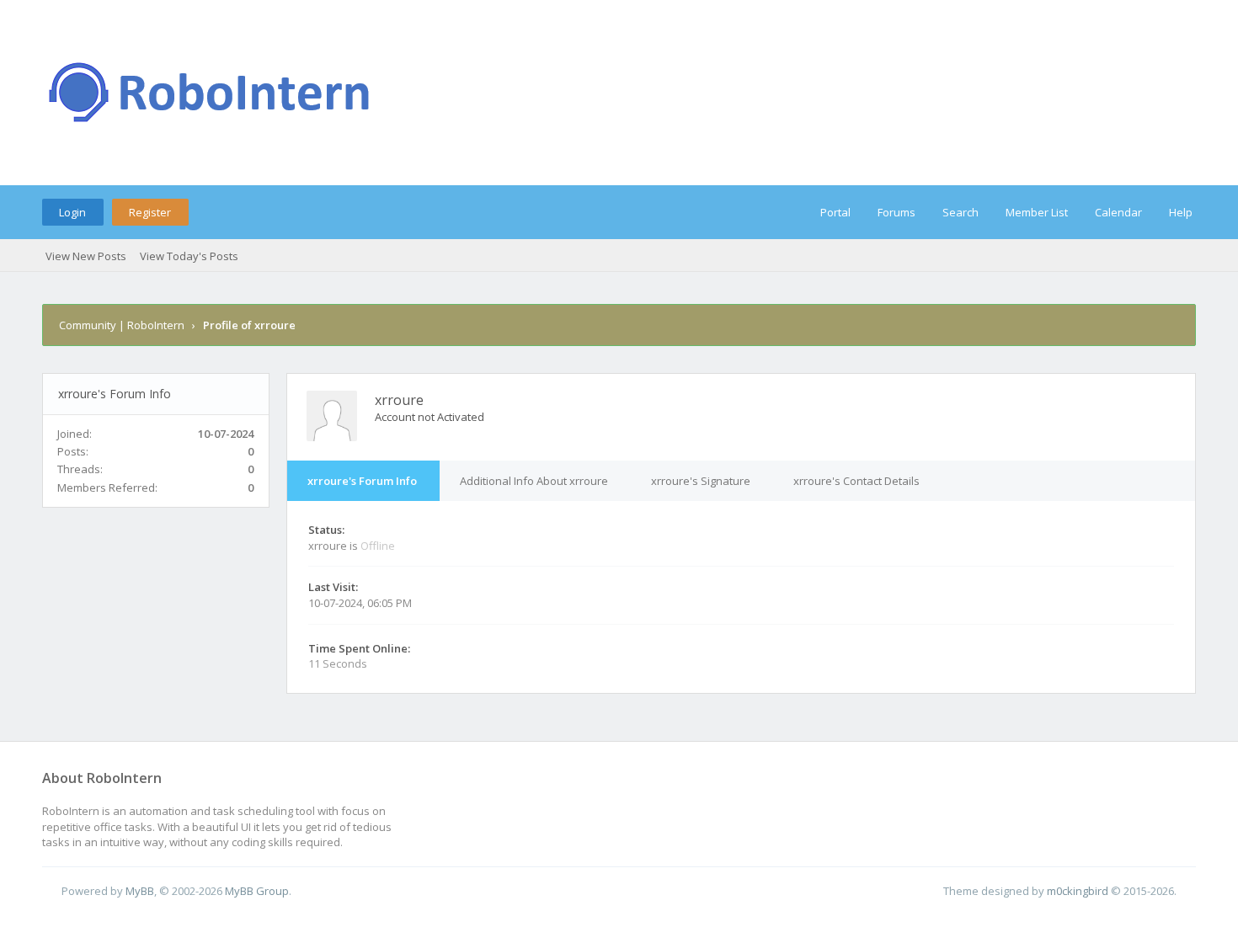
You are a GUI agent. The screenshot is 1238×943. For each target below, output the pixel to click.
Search (960, 212)
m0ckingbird (1077, 890)
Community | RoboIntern (121, 325)
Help (1181, 212)
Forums (896, 212)
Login (72, 212)
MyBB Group (257, 890)
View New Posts (85, 256)
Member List (1037, 212)
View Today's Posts (189, 256)
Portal (835, 212)
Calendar (1118, 212)
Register (150, 212)
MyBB (139, 890)
